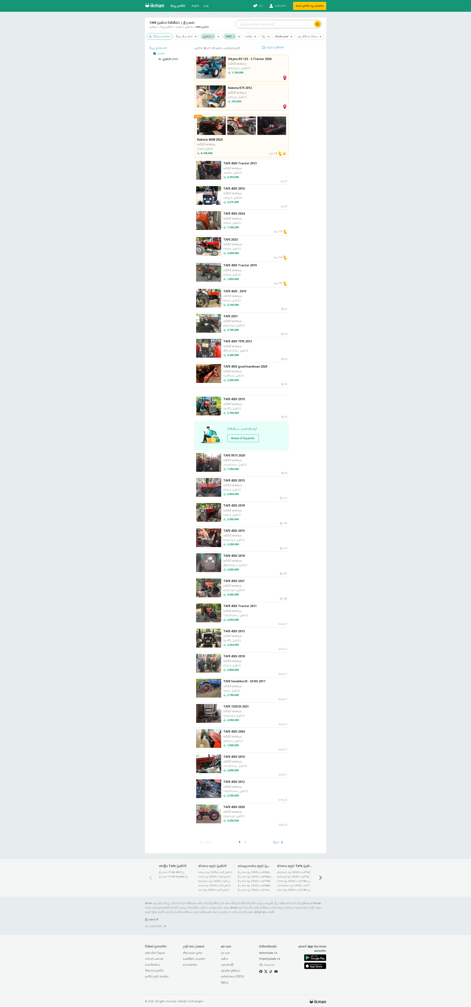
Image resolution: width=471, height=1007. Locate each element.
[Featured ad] (284, 153)
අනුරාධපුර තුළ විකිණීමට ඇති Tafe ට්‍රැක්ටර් (294, 876)
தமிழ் (206, 5)
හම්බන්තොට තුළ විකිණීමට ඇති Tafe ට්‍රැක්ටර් (294, 885)
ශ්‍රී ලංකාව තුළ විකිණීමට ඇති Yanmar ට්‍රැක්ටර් (255, 889)
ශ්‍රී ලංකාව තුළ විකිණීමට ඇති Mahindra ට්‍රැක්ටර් (255, 885)
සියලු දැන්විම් (178, 6)
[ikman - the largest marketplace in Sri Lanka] (154, 6)
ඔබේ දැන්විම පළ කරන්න (310, 6)
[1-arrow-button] (320, 877)
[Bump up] (280, 153)
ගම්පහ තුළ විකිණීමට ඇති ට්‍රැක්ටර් (214, 876)
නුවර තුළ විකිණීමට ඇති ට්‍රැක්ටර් (213, 889)
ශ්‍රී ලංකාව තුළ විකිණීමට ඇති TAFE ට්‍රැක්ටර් (255, 881)
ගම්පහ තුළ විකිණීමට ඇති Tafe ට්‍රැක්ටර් (294, 881)
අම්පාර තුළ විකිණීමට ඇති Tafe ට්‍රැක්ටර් (294, 889)
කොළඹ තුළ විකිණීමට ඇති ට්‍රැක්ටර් (215, 872)
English (195, 5)
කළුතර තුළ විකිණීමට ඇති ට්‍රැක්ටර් (214, 885)
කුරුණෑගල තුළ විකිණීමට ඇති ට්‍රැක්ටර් (215, 881)
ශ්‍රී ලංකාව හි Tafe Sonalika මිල (173, 876)
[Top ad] (284, 77)
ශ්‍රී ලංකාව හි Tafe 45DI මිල (171, 872)
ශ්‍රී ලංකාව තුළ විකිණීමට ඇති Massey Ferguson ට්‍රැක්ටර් (255, 876)
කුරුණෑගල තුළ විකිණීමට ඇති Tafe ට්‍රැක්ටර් (294, 872)
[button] (273, 47)
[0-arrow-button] (150, 877)
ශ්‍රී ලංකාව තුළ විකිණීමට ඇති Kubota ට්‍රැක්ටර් (255, 872)
